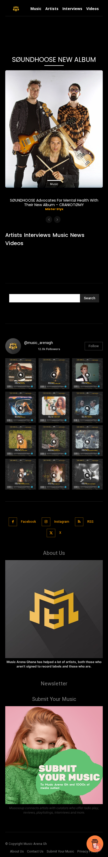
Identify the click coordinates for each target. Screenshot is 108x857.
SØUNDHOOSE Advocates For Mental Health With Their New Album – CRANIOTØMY (54, 202)
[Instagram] (46, 521)
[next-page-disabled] (57, 219)
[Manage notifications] (97, 847)
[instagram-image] (20, 373)
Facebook (28, 521)
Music (54, 184)
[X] (51, 533)
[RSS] (79, 521)
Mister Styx (54, 209)
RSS (90, 521)
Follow (94, 345)
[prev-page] (49, 219)
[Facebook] (13, 521)
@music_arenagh (38, 343)
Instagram (61, 521)
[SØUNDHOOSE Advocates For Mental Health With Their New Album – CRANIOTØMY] (54, 129)
